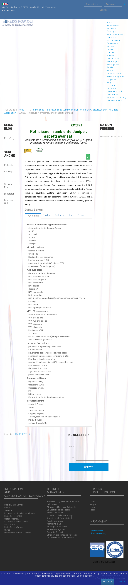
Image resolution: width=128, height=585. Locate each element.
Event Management (116, 76)
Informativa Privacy (116, 97)
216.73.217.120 (22, 434)
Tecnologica (113, 61)
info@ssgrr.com (49, 7)
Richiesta (111, 28)
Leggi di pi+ (121, 581)
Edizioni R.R (112, 70)
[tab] (33, 216)
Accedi (124, 4)
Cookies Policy (114, 100)
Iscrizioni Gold (114, 40)
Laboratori (112, 37)
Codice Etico (113, 94)
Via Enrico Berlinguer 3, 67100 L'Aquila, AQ (20, 7)
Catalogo (111, 31)
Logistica (111, 79)
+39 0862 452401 (9, 10)
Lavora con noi (114, 91)
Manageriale (113, 64)
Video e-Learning (115, 73)
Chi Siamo (112, 88)
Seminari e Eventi (115, 34)
